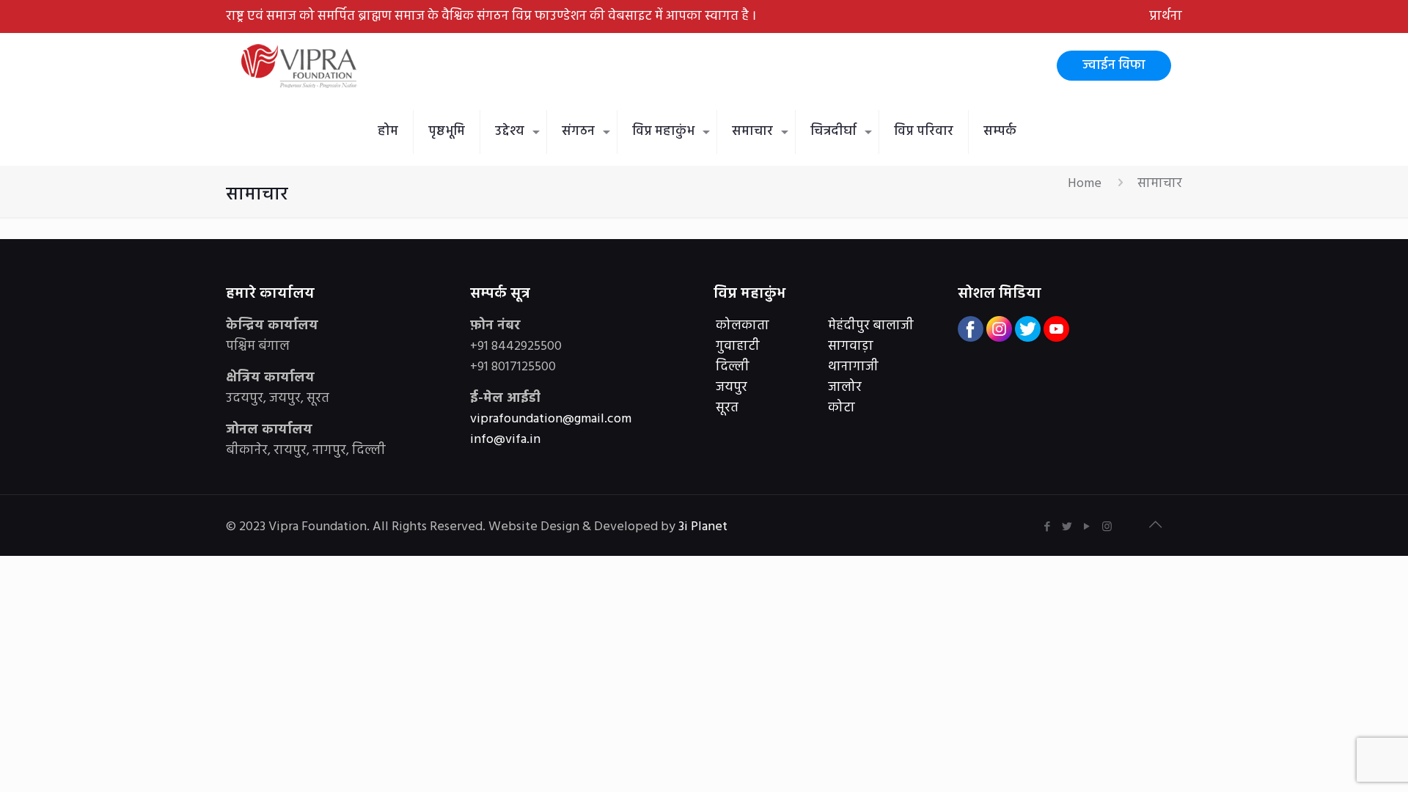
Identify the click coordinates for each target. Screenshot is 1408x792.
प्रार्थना (1165, 16)
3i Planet (704, 527)
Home (1084, 183)
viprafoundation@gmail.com (550, 419)
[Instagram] (1107, 527)
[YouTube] (1087, 527)
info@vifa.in (505, 439)
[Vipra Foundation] (301, 66)
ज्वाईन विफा (1113, 65)
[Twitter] (1067, 527)
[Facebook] (1047, 527)
